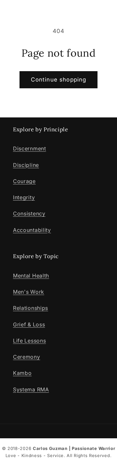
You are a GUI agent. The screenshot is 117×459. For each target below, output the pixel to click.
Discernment (29, 148)
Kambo (22, 373)
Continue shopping (58, 79)
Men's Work (28, 292)
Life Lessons (29, 340)
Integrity (24, 197)
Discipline (26, 165)
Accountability (32, 230)
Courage (24, 181)
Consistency (29, 213)
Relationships (30, 308)
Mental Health (31, 275)
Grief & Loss (29, 324)
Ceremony (26, 357)
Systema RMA (31, 389)
